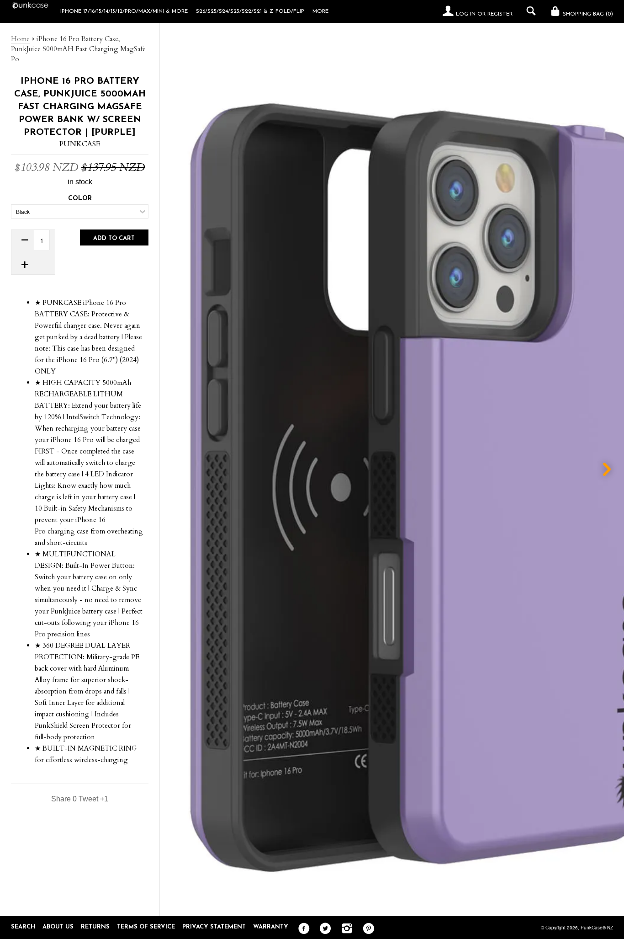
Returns (95, 927)
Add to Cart (114, 238)
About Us (58, 927)
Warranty (270, 927)
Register (500, 14)
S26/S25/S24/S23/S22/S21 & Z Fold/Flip (250, 11)
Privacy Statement (214, 927)
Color (80, 198)
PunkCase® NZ (597, 927)
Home (20, 38)
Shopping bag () (587, 14)
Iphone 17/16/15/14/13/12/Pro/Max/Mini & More (124, 11)
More (320, 11)
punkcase (79, 144)
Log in (466, 14)
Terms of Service (146, 927)
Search (23, 927)
